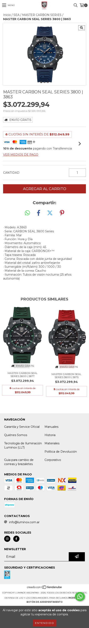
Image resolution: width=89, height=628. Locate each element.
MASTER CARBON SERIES (41, 15)
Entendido (44, 622)
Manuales (51, 427)
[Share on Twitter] (50, 213)
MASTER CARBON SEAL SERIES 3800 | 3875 (66, 375)
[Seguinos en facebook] (16, 539)
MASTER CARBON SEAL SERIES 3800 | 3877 (22, 374)
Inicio (7, 15)
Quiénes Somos (15, 435)
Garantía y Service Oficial (22, 427)
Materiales (51, 443)
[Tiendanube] (44, 588)
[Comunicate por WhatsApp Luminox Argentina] (80, 596)
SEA (16, 15)
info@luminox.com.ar (24, 522)
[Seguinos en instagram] (7, 539)
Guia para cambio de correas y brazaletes (19, 462)
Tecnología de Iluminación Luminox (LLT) (23, 445)
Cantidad (11, 173)
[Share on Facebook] (38, 213)
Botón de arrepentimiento (44, 602)
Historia (49, 435)
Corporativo (52, 460)
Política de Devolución (60, 451)
